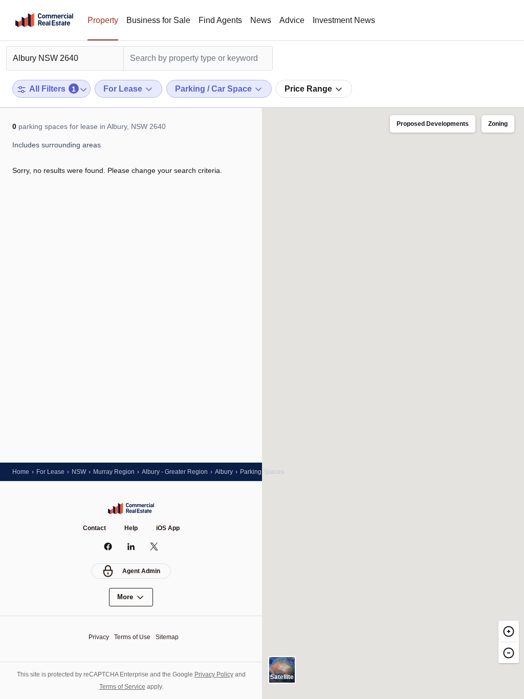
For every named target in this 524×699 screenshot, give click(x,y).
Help (131, 528)
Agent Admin (141, 571)
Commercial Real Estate (44, 20)
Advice (291, 20)
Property (103, 20)
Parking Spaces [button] (262, 471)
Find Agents (220, 20)
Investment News (344, 20)
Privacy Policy (213, 674)
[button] (432, 124)
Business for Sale (158, 20)
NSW (79, 471)
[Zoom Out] (508, 652)
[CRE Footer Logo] (131, 508)
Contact (94, 528)
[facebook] (108, 546)
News (260, 20)
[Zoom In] (508, 631)
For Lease (50, 471)
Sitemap (167, 637)
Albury (224, 471)
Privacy (99, 637)
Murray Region (114, 471)
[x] (154, 546)
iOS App (168, 528)
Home (20, 471)
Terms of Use (132, 637)
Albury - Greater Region (175, 471)
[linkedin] (131, 546)
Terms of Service (122, 686)
